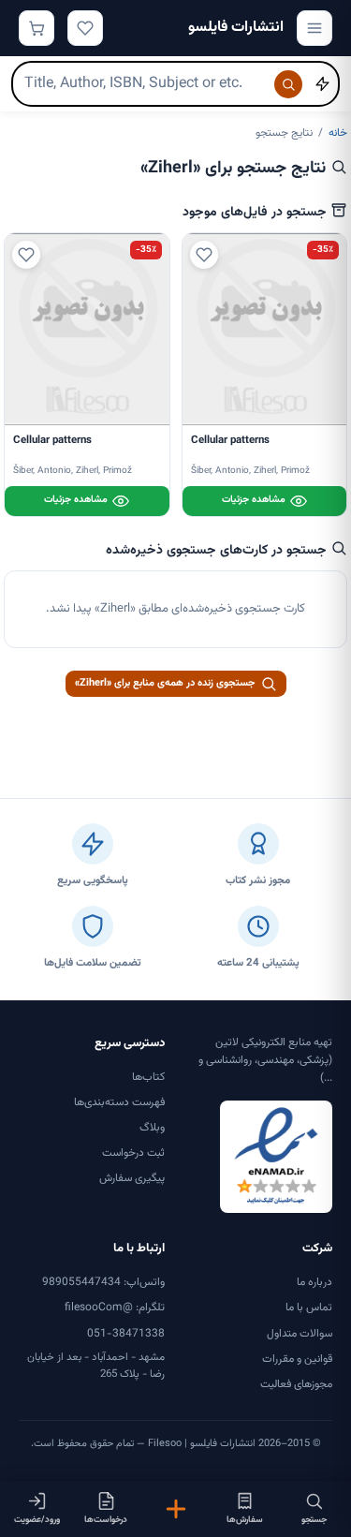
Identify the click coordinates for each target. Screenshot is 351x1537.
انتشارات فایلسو (236, 27)
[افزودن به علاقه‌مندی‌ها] (204, 255)
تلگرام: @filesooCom (115, 1307)
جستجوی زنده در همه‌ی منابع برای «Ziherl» (165, 683)
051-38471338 (126, 1333)
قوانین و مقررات (297, 1359)
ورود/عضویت (37, 1520)
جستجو (314, 1520)
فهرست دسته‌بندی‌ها (119, 1102)
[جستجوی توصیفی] (322, 84)
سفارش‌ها (245, 1520)
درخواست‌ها (105, 1520)
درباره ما (314, 1282)
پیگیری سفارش (132, 1178)
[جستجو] (288, 84)
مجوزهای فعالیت (296, 1384)
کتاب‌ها (148, 1077)
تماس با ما (308, 1307)
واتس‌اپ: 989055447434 (103, 1282)
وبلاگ (152, 1127)
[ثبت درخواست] (175, 1509)
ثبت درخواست (133, 1153)
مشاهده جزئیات (253, 500)
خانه (338, 133)
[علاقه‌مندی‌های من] (85, 28)
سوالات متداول (299, 1333)
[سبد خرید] (36, 28)
